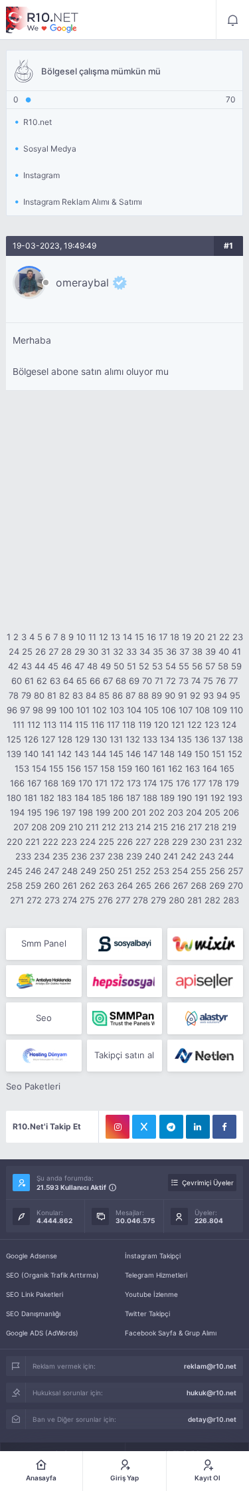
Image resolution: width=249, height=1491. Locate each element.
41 (236, 651)
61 (29, 680)
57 (210, 666)
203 (175, 812)
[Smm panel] (124, 1018)
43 (26, 666)
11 (92, 636)
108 (202, 710)
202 (157, 812)
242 (189, 856)
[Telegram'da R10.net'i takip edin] (171, 1127)
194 (17, 812)
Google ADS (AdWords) (42, 1333)
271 (17, 900)
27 (53, 651)
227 (143, 841)
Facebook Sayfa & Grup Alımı (170, 1333)
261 (69, 885)
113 (49, 724)
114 (65, 724)
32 (118, 651)
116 (97, 724)
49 (105, 666)
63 (55, 680)
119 (144, 724)
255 (199, 870)
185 (99, 797)
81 (51, 695)
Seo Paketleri (33, 1086)
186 (116, 797)
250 (107, 870)
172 (117, 783)
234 (42, 856)
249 (88, 870)
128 (65, 739)
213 (126, 827)
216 (178, 827)
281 (194, 900)
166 (17, 783)
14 (127, 636)
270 (235, 885)
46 (66, 666)
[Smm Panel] (124, 944)
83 (77, 695)
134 (167, 739)
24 (14, 651)
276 (105, 900)
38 (197, 651)
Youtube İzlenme (151, 1294)
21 (211, 636)
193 (235, 797)
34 (144, 651)
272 (34, 900)
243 (207, 856)
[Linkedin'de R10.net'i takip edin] (198, 1127)
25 (27, 651)
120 (161, 724)
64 (68, 680)
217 (195, 827)
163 (192, 768)
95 (235, 695)
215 (160, 827)
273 (52, 900)
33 (131, 651)
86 (117, 695)
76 (221, 680)
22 (224, 636)
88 (143, 695)
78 (14, 695)
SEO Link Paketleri (34, 1294)
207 (21, 827)
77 (233, 680)
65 (81, 680)
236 (79, 856)
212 (109, 827)
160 (142, 768)
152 (235, 753)
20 (199, 636)
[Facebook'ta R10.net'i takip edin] (224, 1127)
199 (103, 812)
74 (196, 680)
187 (133, 797)
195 (34, 812)
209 (58, 827)
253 (161, 870)
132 (132, 739)
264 (125, 885)
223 (69, 841)
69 (134, 680)
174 (150, 783)
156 (73, 768)
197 (69, 812)
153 (22, 768)
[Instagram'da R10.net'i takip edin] (117, 1127)
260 (52, 885)
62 (42, 680)
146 (133, 753)
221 (32, 841)
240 (153, 856)
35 (158, 651)
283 (231, 900)
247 (51, 870)
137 (219, 739)
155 (56, 768)
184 (81, 797)
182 (47, 797)
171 (101, 783)
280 (177, 900)
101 (83, 710)
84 (91, 695)
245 (15, 870)
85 (104, 695)
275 (87, 900)
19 (186, 636)
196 (51, 812)
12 (103, 636)
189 (167, 797)
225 (106, 841)
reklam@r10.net (210, 1366)
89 (156, 695)
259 (33, 885)
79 (26, 695)
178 (215, 783)
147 (150, 753)
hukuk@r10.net (211, 1393)
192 (217, 797)
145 (116, 753)
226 (125, 841)
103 (117, 710)
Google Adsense (31, 1256)
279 (158, 900)
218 (212, 827)
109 (219, 710)
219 (229, 827)
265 (143, 885)
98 (38, 710)
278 (140, 900)
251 (125, 870)
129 (82, 739)
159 (125, 768)
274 (69, 900)
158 (107, 768)
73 (184, 680)
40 (223, 651)
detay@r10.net (212, 1419)
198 (85, 812)
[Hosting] (204, 1018)
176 (183, 783)
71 (159, 680)
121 (178, 724)
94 (221, 695)
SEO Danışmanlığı (33, 1314)
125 (14, 739)
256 (217, 870)
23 (237, 636)
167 (34, 783)
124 (229, 724)
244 (226, 856)
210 (75, 827)
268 (199, 885)
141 (47, 753)
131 (116, 739)
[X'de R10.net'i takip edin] (144, 1127)
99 (51, 710)
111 (19, 724)
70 (147, 680)
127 (48, 739)
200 (121, 812)
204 (194, 812)
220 (15, 841)
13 (115, 636)
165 (227, 768)
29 (79, 651)
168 (51, 783)
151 (218, 753)
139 (14, 753)
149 (184, 753)
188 (150, 797)
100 (66, 710)
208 (39, 827)
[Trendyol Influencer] (204, 944)
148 (167, 753)
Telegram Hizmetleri (156, 1275)
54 (170, 666)
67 (108, 680)
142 (64, 753)
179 (232, 783)
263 (106, 885)
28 (66, 651)
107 (186, 710)
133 (150, 739)
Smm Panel (43, 943)
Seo (44, 1017)
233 (23, 856)
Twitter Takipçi (147, 1314)
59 (236, 666)
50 (119, 666)
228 (161, 841)
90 (170, 695)
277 (123, 900)
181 (30, 797)
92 (195, 695)
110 (236, 710)
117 (113, 724)
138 (235, 739)
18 (174, 636)
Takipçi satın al (124, 1055)
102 (99, 710)
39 (210, 651)
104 (134, 710)
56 (197, 666)
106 (168, 710)
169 (68, 783)
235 (60, 856)
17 (163, 636)
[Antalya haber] (43, 981)
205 (212, 812)
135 (184, 739)
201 (138, 812)
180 (14, 797)
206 (231, 812)
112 (34, 724)
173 (134, 783)
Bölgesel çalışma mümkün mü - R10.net (42, 20)
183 (64, 797)
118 (128, 724)
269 (217, 885)
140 (31, 753)
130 (99, 739)
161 (158, 768)
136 (202, 739)
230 (199, 841)
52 (144, 666)
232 (234, 841)
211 (92, 827)
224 (88, 841)
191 (201, 797)
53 (157, 666)
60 (16, 680)
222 (50, 841)
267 (180, 885)
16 (151, 636)
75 (208, 680)
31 (105, 651)
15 (139, 636)
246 (33, 870)
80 (39, 695)
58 (223, 666)
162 (175, 768)
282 (212, 900)
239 (134, 856)
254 (180, 870)
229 (180, 841)
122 (194, 724)
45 (53, 666)
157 (91, 768)
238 (116, 856)
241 (170, 856)
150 (202, 753)
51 (131, 666)
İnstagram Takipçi (153, 1256)
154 (39, 768)
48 (92, 666)
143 (81, 753)
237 (97, 856)
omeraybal (82, 282)
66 (95, 680)
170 (85, 783)
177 (199, 783)
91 (182, 695)
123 (212, 724)
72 (171, 680)
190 (184, 797)
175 (166, 783)
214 (143, 827)
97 (25, 710)
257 (235, 870)
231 (216, 841)
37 (184, 651)
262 (88, 885)
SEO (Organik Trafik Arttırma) (52, 1275)
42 (13, 666)
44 (40, 666)
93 (208, 695)
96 (12, 710)
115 (81, 724)
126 (31, 739)
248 (70, 870)
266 (162, 885)
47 (79, 666)
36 (171, 651)
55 (184, 666)
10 (81, 636)
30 (93, 651)
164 (210, 768)
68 (121, 680)
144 (99, 753)
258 (15, 885)
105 (151, 710)
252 (143, 870)
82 (64, 695)
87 (130, 695)
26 (40, 651)
